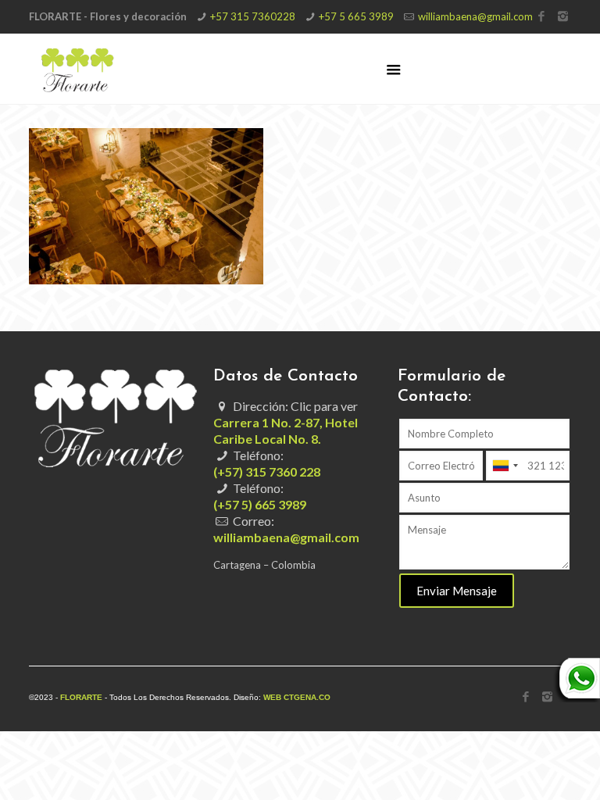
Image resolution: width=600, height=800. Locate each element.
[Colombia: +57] (505, 466)
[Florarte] (77, 69)
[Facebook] (542, 16)
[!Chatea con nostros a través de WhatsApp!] (576, 698)
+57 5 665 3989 (356, 16)
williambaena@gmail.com (475, 16)
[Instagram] (563, 16)
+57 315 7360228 (252, 16)
